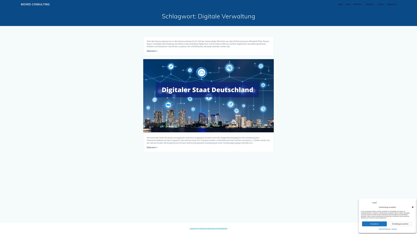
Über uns (369, 4)
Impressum (394, 229)
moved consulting (35, 4)
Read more (151, 51)
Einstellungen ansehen (400, 224)
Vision (347, 4)
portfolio (357, 4)
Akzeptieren (374, 224)
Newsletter (391, 4)
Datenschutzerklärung (384, 229)
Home (340, 4)
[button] (413, 207)
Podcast (381, 4)
